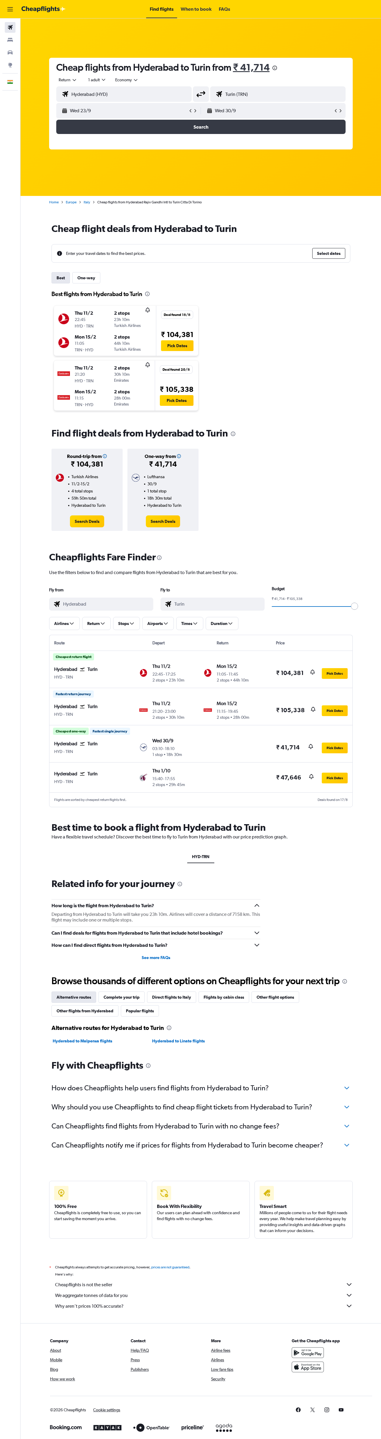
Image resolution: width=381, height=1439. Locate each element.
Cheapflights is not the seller (83, 1284)
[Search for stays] (10, 40)
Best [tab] (61, 277)
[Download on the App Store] (308, 1367)
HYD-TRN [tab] (201, 856)
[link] (87, 521)
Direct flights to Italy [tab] (171, 997)
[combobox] (67, 80)
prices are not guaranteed (170, 1267)
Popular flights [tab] (140, 1010)
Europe (71, 202)
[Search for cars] (10, 52)
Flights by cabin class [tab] (224, 997)
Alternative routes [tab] (74, 997)
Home (54, 202)
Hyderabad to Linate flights (178, 1041)
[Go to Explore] (10, 65)
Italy (87, 202)
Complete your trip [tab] (122, 997)
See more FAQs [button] (156, 957)
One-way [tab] (86, 277)
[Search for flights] (10, 27)
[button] (10, 9)
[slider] (354, 606)
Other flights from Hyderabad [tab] (85, 1010)
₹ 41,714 (251, 67)
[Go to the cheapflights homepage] (43, 9)
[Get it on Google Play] (308, 1352)
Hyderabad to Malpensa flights (82, 1041)
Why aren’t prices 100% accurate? (89, 1306)
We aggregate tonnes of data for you (91, 1295)
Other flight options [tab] (275, 997)
